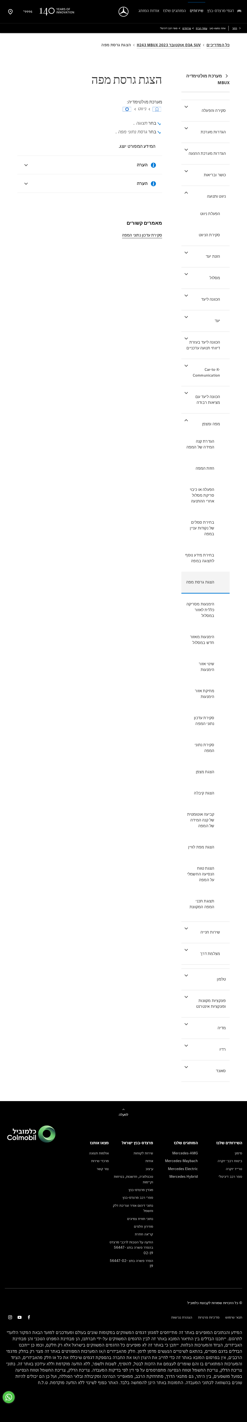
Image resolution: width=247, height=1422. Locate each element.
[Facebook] (29, 1317)
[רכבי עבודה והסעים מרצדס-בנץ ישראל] (124, 12)
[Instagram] (10, 1317)
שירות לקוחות (143, 1153)
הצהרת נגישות (181, 1317)
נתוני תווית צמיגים (140, 1218)
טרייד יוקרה (234, 1168)
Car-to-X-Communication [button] (206, 372)
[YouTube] (19, 1317)
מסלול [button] (215, 277)
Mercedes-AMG (185, 1153)
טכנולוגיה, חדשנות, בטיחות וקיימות (133, 1179)
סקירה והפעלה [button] (214, 110)
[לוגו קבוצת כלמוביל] (31, 1141)
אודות (149, 1160)
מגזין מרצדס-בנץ (141, 1189)
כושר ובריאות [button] (215, 174)
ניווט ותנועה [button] (216, 196)
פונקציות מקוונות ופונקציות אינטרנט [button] (211, 1003)
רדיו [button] (223, 1049)
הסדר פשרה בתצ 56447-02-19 (131, 1263)
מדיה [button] (222, 1027)
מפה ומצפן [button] (211, 424)
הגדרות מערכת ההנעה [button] (207, 153)
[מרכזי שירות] (10, 11)
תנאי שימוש (233, 1317)
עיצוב (149, 1168)
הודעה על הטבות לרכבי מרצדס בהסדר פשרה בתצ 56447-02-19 (131, 1247)
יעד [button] (217, 320)
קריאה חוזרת (144, 1234)
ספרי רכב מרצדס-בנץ (138, 1197)
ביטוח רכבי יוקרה (230, 1160)
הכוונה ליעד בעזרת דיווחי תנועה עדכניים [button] (203, 345)
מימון (238, 1153)
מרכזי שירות (100, 1160)
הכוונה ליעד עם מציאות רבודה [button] (207, 399)
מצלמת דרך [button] (210, 953)
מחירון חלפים (143, 1226)
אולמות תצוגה (99, 1153)
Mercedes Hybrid (183, 1176)
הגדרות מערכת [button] (213, 132)
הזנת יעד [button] (213, 256)
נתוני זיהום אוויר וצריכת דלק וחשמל (133, 1208)
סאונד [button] (221, 1070)
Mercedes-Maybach (181, 1160)
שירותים (186, 28)
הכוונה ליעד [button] (210, 299)
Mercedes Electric (183, 1168)
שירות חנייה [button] (210, 932)
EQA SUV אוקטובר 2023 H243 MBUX (169, 44)
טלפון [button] (221, 979)
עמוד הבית (201, 28)
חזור (234, 28)
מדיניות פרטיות (209, 1317)
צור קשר (103, 1168)
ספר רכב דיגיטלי (230, 1176)
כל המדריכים (218, 44)
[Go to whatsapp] (9, 1397)
